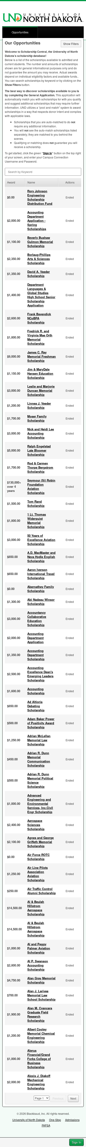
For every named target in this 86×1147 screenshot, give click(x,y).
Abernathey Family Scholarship (40, 588)
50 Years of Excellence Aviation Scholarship (41, 539)
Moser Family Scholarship (37, 418)
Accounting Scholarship (35, 691)
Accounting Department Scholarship (35, 654)
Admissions (72, 1120)
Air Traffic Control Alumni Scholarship (41, 891)
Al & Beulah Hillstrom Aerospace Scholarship (35, 907)
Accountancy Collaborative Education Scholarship (36, 618)
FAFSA (46, 1125)
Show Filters (71, 44)
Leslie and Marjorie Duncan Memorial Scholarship (41, 390)
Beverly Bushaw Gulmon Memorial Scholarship (40, 241)
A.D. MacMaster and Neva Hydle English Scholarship (41, 556)
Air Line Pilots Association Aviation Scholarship (37, 873)
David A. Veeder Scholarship (38, 273)
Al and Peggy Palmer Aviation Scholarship (38, 948)
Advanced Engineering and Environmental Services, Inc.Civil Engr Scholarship (40, 803)
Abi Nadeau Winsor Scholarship (41, 601)
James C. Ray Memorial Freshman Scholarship (41, 356)
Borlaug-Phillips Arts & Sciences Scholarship (38, 258)
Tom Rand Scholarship (35, 503)
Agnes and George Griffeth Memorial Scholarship (40, 841)
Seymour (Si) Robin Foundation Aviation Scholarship (41, 486)
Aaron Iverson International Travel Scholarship (41, 573)
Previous (58, 1098)
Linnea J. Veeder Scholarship (39, 405)
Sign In (76, 1142)
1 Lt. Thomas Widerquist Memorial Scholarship (36, 520)
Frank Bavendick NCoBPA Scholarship (39, 318)
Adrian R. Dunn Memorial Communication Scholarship (38, 759)
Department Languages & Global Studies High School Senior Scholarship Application (41, 294)
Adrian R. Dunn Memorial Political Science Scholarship (40, 780)
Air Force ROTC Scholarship (38, 856)
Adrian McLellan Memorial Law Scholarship (38, 740)
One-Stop (55, 1120)
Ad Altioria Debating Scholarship (35, 706)
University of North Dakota (28, 1120)
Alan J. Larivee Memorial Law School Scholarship (41, 995)
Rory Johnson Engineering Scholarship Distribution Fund (39, 197)
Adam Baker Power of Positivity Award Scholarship (40, 723)
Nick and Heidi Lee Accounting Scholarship (40, 433)
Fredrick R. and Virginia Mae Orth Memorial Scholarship (39, 337)
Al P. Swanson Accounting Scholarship (37, 965)
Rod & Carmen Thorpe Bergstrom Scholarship (40, 467)
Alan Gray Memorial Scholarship (41, 980)
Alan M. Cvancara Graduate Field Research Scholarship (39, 1014)
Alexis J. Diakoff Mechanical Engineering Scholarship (38, 1082)
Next (73, 1098)
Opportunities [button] (20, 32)
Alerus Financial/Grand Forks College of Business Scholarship (39, 1058)
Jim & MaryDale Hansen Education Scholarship (40, 373)
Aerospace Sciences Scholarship (35, 824)
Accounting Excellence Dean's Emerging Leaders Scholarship (40, 673)
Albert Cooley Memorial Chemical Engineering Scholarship (41, 1035)
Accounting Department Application (35, 637)
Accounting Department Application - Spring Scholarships (36, 220)
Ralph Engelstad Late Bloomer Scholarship (39, 450)
